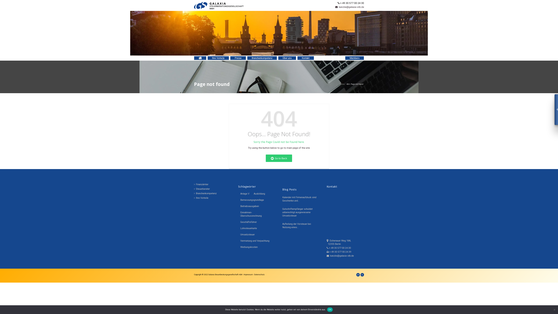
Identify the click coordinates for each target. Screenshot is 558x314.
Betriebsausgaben (249, 206)
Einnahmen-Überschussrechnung (251, 214)
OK (330, 309)
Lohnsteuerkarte (248, 228)
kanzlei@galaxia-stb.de (351, 7)
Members (355, 58)
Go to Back (280, 158)
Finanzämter (201, 184)
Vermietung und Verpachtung (254, 240)
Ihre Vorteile (218, 58)
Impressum (248, 275)
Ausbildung (259, 193)
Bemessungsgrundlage (252, 200)
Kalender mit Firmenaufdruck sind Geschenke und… (299, 199)
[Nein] (554, 309)
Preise (238, 58)
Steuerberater (202, 189)
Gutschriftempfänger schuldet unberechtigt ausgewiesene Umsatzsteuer (297, 212)
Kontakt (306, 58)
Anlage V (244, 193)
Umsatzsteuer (247, 234)
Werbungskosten (249, 247)
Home (342, 84)
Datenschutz (259, 275)
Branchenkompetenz (262, 58)
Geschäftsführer (248, 222)
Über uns (287, 58)
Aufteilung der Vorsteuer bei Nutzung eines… (296, 226)
